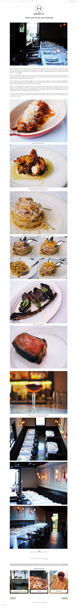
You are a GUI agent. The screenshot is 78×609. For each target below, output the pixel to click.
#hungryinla (13, 564)
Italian (28, 564)
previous (65, 598)
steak (37, 564)
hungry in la (24, 564)
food (20, 564)
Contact (27, 1)
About (3, 1)
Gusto (31, 81)
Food (11, 1)
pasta (31, 564)
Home (7, 1)
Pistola (20, 72)
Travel (15, 1)
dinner (17, 564)
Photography (21, 1)
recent (12, 598)
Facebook (46, 558)
